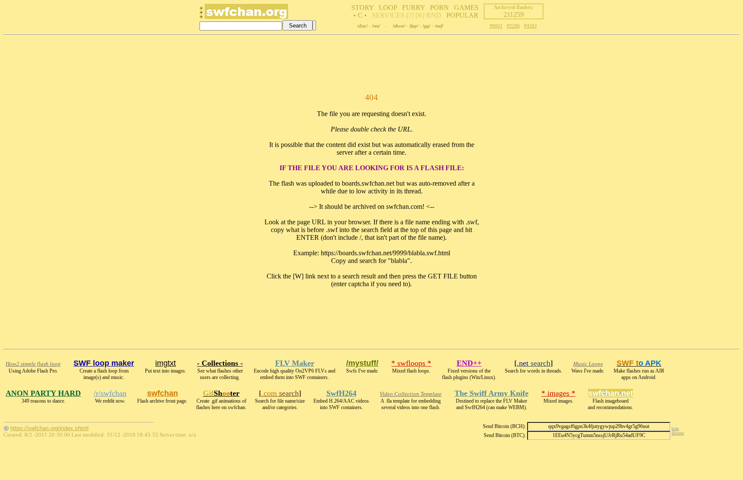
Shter (221, 393)
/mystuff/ (362, 363)
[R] (419, 15)
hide (675, 429)
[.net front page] (201, 14)
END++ (469, 363)
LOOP (388, 7)
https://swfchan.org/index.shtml (49, 428)
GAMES (466, 7)
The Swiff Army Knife (491, 393)
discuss (678, 433)
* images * (558, 393)
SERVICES (388, 15)
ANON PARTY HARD (43, 393)
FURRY (413, 7)
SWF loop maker (104, 363)
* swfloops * (411, 363)
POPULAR (462, 15)
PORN (439, 7)
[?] (410, 15)
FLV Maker (294, 363)
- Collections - (220, 363)
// (362, 25)
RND (433, 15)
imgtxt (165, 363)
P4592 (530, 25)
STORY (362, 7)
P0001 (496, 25)
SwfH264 (341, 393)
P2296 (513, 25)
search (533, 363)
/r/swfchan (110, 393)
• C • (360, 15)
